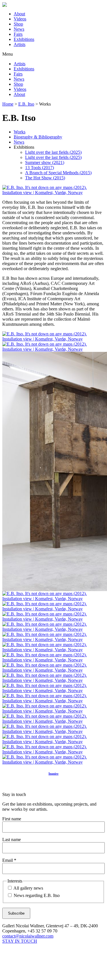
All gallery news (28, 888)
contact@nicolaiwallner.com (27, 936)
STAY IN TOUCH (19, 941)
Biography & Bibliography (38, 137)
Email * (9, 860)
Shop (18, 24)
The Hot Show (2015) (45, 177)
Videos (20, 18)
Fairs (18, 34)
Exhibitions (24, 39)
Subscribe (16, 913)
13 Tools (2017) (39, 167)
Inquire (53, 773)
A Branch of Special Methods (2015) (58, 172)
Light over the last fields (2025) (53, 152)
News (19, 29)
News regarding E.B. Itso (36, 895)
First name (11, 818)
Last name (11, 839)
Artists (19, 44)
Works (19, 131)
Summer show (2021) (44, 162)
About (19, 13)
